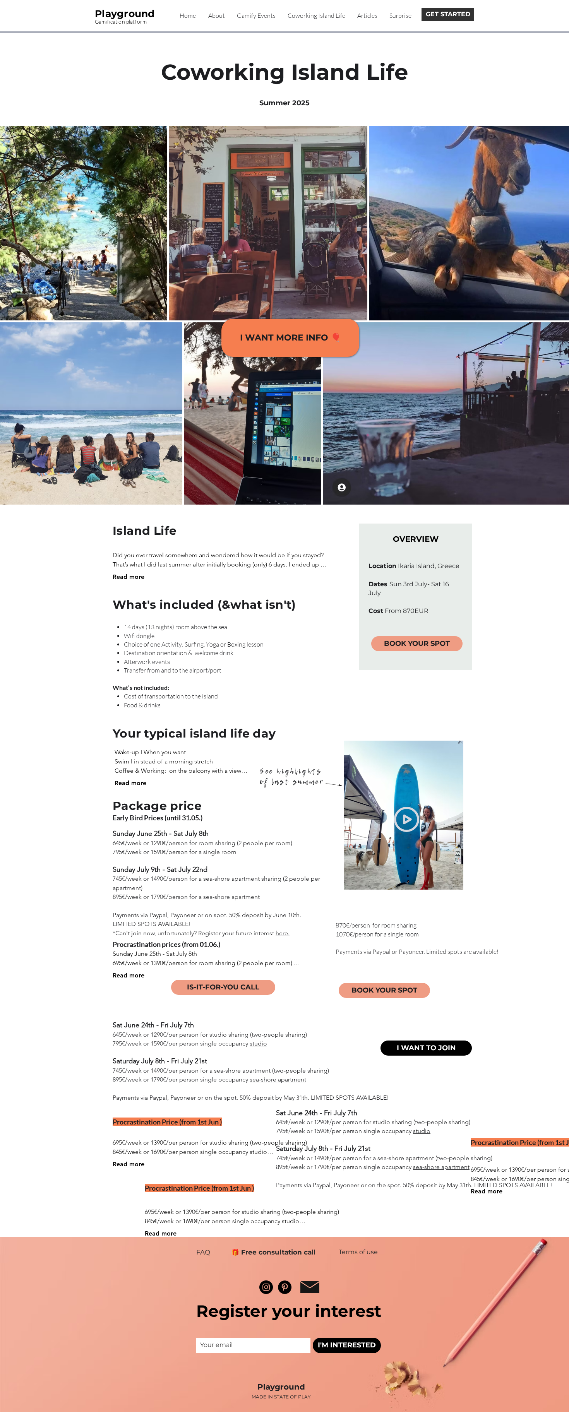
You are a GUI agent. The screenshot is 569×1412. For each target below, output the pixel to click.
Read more (128, 576)
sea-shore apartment (278, 1079)
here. (283, 933)
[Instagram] (266, 1287)
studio (258, 1043)
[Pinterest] (284, 1287)
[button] (417, 643)
